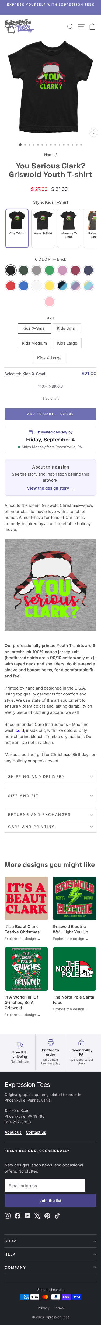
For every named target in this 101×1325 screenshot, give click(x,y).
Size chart (51, 398)
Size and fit (23, 795)
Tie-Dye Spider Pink (49, 301)
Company (15, 1267)
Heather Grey (36, 270)
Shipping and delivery (36, 776)
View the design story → (50, 488)
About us (13, 1132)
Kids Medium (34, 343)
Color (50, 259)
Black (10, 270)
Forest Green (23, 270)
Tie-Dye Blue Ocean (62, 285)
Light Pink (62, 270)
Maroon (75, 270)
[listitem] (42, 228)
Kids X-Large (49, 357)
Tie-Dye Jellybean (88, 285)
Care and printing (31, 826)
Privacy (44, 1308)
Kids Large (67, 343)
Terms (59, 1308)
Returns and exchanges (39, 814)
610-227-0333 (18, 1122)
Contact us (36, 1132)
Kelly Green (49, 270)
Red (10, 285)
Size (50, 318)
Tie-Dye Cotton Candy (75, 285)
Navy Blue (88, 270)
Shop (10, 1241)
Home (49, 154)
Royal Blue (23, 285)
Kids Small (67, 328)
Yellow (49, 285)
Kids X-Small (34, 328)
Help (10, 1254)
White (36, 285)
